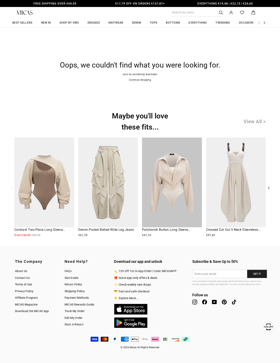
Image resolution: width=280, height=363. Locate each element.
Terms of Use (23, 284)
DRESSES (94, 22)
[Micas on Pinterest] (224, 302)
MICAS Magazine (26, 304)
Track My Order (75, 311)
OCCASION (246, 22)
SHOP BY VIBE (69, 22)
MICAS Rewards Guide (79, 304)
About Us (21, 271)
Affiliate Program (26, 297)
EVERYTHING (198, 22)
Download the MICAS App (32, 311)
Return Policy (73, 284)
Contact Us (22, 277)
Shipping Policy (75, 291)
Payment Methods (77, 297)
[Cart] (253, 13)
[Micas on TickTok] (234, 302)
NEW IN (46, 22)
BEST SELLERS (22, 22)
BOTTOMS (173, 22)
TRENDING (222, 22)
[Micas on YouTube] (214, 302)
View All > (255, 121)
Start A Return (74, 324)
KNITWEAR (115, 22)
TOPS (153, 22)
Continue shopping (140, 79)
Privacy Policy (24, 291)
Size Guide (71, 277)
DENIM (136, 22)
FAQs (68, 271)
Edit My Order (74, 317)
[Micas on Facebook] (204, 302)
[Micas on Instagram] (194, 302)
